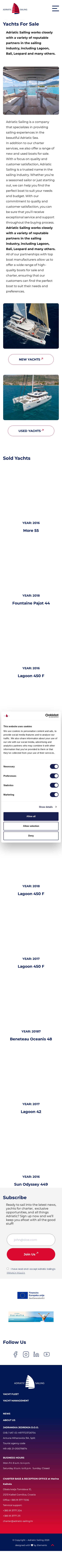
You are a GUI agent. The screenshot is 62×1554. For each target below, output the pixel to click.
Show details (46, 807)
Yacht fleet (11, 1394)
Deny (31, 835)
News (6, 1413)
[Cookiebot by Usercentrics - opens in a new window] (45, 716)
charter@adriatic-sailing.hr (18, 1521)
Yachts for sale (14, 1407)
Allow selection (31, 826)
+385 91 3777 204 (12, 1510)
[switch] (54, 775)
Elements (42, 1545)
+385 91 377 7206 (19, 1499)
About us (9, 1420)
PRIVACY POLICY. (16, 1272)
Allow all (31, 816)
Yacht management (16, 1400)
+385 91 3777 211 (11, 1515)
